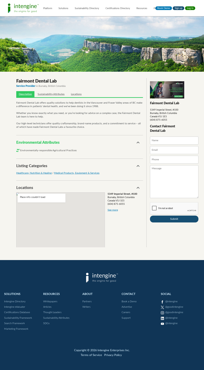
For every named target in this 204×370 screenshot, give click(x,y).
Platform (47, 8)
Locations (76, 94)
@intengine (171, 301)
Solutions (63, 8)
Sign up (178, 8)
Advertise (127, 307)
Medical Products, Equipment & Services (76, 173)
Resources (141, 8)
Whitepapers (50, 301)
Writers (86, 307)
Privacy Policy (113, 355)
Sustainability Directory (87, 8)
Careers (126, 312)
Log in (190, 8)
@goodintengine (174, 307)
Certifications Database (17, 312)
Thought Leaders (52, 312)
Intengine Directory (15, 301)
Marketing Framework (16, 329)
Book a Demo (129, 301)
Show (138, 143)
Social (166, 294)
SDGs (46, 323)
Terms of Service (91, 355)
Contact (128, 294)
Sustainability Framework (18, 318)
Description (25, 94)
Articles (47, 307)
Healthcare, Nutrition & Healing (34, 173)
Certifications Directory (118, 8)
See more (113, 210)
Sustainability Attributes (51, 94)
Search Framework (14, 323)
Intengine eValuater (14, 307)
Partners (87, 301)
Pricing (157, 8)
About (87, 294)
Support (126, 318)
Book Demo (163, 8)
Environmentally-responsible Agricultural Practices (48, 150)
